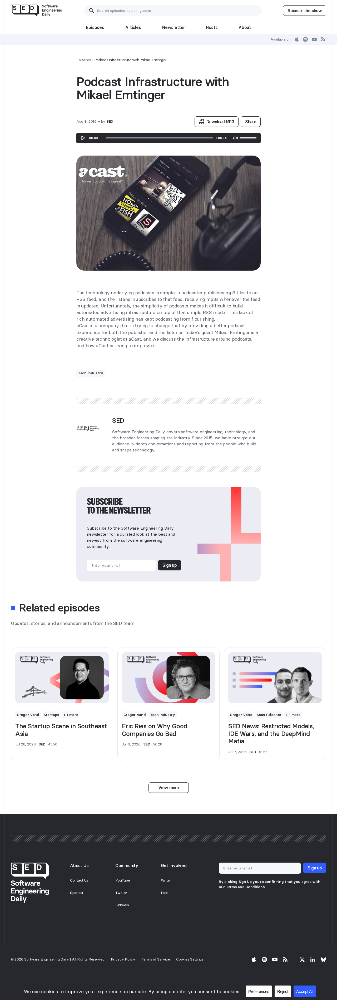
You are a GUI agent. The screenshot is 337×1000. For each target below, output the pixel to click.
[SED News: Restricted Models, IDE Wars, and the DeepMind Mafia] (275, 677)
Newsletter (173, 27)
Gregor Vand (28, 714)
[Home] (37, 10)
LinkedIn (122, 905)
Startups (51, 714)
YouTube (122, 880)
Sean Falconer (268, 714)
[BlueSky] (323, 959)
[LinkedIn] (313, 959)
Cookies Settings (190, 959)
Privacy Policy (123, 959)
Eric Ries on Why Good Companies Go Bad (154, 730)
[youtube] (314, 39)
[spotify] (305, 39)
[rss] (323, 39)
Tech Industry (90, 373)
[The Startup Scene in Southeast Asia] (62, 677)
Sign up (169, 565)
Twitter (121, 892)
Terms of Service (156, 959)
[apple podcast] (297, 39)
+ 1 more (70, 714)
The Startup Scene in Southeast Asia (61, 730)
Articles (133, 27)
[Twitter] (302, 959)
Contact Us (79, 880)
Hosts (211, 27)
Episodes (95, 27)
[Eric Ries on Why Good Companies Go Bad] (168, 677)
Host (164, 892)
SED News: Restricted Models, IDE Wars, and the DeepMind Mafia (271, 733)
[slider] (159, 138)
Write (165, 880)
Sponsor (76, 892)
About (245, 27)
